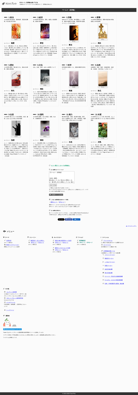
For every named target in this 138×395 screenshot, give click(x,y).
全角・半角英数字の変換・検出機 (114, 283)
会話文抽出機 (108, 269)
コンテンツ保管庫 (11, 292)
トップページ (10, 310)
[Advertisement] (51, 365)
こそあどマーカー (110, 262)
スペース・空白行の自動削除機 (114, 276)
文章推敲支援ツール (109, 251)
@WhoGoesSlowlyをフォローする (13, 329)
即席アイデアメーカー (12, 245)
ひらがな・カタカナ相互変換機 (114, 280)
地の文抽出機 (108, 272)
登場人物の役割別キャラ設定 (63, 240)
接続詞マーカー (109, 258)
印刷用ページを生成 (57, 194)
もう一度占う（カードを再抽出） (60, 165)
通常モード (54, 202)
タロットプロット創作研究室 (14, 298)
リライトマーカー (110, 254)
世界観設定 (82, 240)
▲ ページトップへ (131, 226)
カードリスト (107, 245)
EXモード (41, 242)
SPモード (62, 202)
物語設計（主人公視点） (38, 240)
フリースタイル (107, 240)
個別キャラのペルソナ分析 (62, 248)
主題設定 (8, 240)
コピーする (53, 185)
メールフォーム (10, 302)
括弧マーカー (108, 265)
